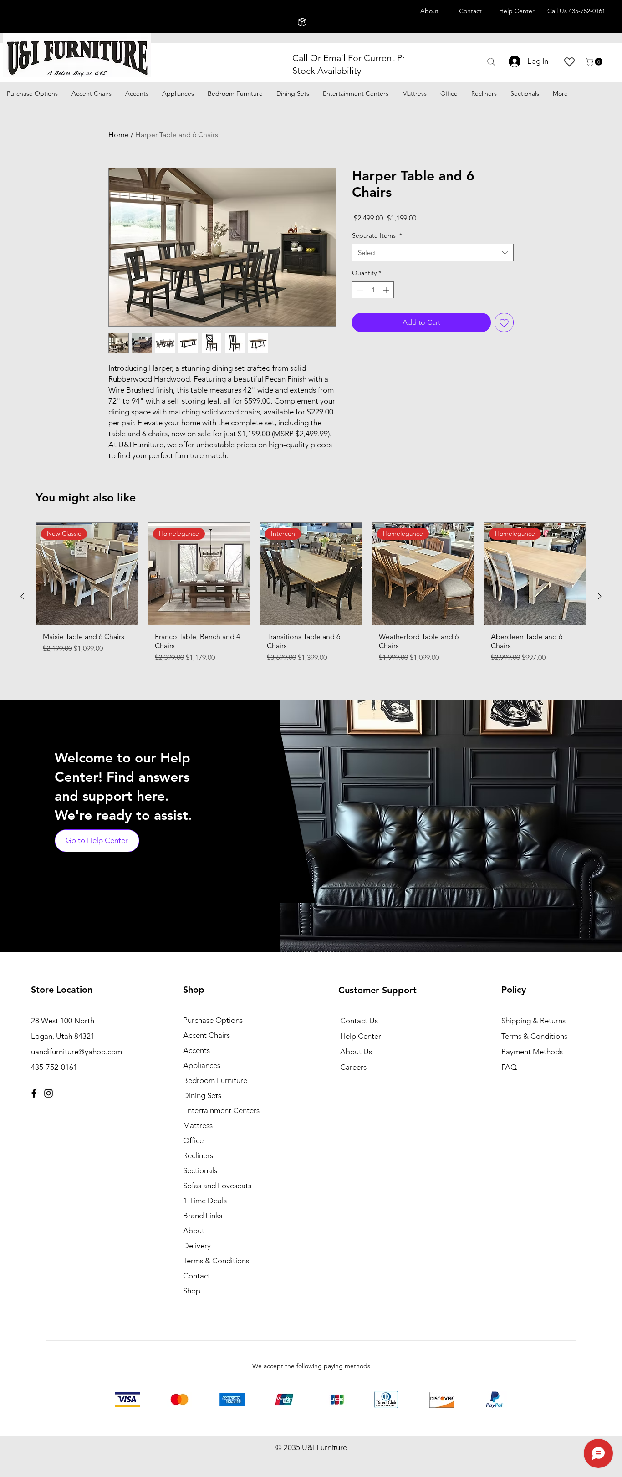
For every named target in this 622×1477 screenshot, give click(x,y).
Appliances (201, 1065)
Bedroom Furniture (215, 1080)
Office (193, 1140)
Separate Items (377, 235)
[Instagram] (48, 1093)
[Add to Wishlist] (504, 322)
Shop (191, 1290)
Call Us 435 (576, 11)
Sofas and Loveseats (217, 1185)
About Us (356, 1051)
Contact (196, 1275)
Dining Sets (202, 1095)
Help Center (360, 1036)
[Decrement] (359, 290)
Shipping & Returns (533, 1020)
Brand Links (202, 1215)
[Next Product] (599, 596)
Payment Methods (533, 1051)
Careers (353, 1067)
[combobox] (433, 252)
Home (118, 134)
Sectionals (200, 1170)
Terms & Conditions (216, 1260)
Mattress (198, 1125)
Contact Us (359, 1020)
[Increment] (387, 290)
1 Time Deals (205, 1200)
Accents (196, 1050)
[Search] (491, 62)
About (193, 1230)
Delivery (197, 1245)
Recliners (198, 1155)
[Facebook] (34, 1093)
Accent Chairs (206, 1035)
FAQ (509, 1067)
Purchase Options (213, 1020)
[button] (595, 62)
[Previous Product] (22, 596)
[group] (311, 596)
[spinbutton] (373, 290)
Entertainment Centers (221, 1110)
